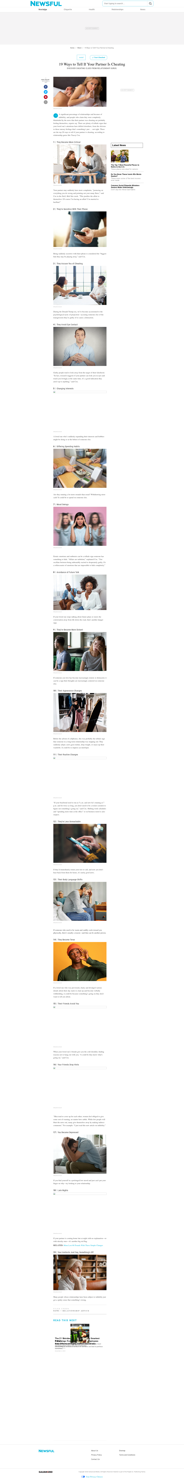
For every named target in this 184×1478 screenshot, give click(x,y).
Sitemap (122, 1451)
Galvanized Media (94, 1472)
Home (72, 48)
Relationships (117, 9)
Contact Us (95, 1459)
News (142, 9)
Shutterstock (57, 611)
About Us (94, 1451)
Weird (79, 48)
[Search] (150, 3)
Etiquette (68, 9)
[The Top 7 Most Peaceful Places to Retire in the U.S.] (127, 161)
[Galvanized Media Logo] (45, 1472)
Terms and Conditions (127, 1455)
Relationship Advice (76, 1311)
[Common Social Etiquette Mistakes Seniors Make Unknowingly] (127, 187)
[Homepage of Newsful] (46, 1451)
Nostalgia (43, 9)
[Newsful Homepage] (46, 3)
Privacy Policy (96, 1455)
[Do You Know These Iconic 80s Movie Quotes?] (127, 177)
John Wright (45, 79)
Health (92, 9)
